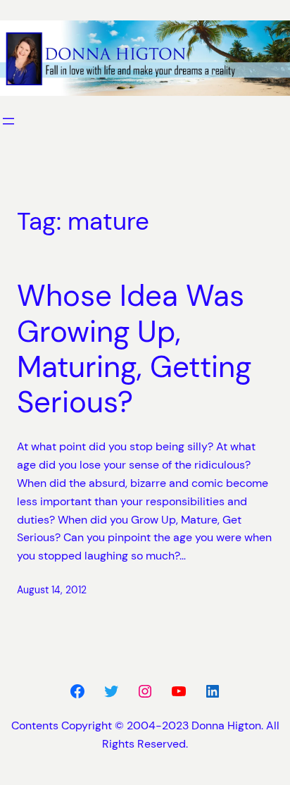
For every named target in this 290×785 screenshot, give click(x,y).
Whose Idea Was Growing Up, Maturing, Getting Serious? (134, 349)
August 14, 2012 (52, 589)
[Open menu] (8, 121)
